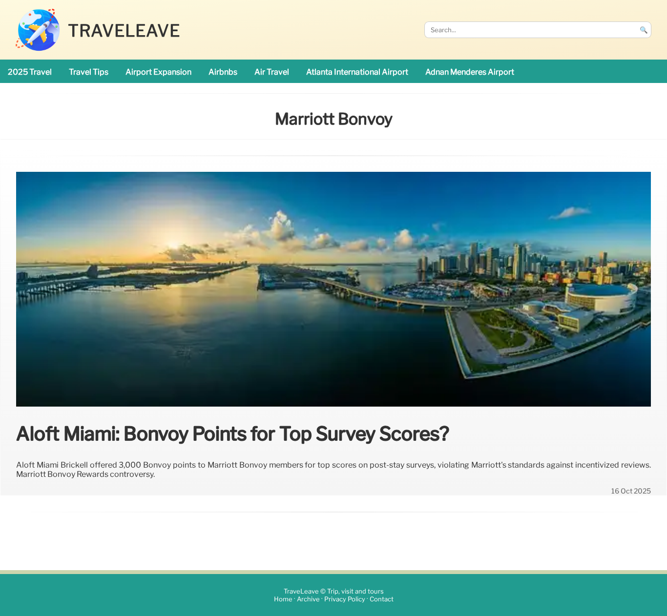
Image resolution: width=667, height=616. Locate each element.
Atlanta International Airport (357, 72)
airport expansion (158, 72)
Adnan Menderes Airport (469, 72)
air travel (271, 72)
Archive (308, 599)
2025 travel (30, 72)
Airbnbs (222, 72)
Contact (382, 599)
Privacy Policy (344, 599)
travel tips (88, 72)
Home (283, 599)
